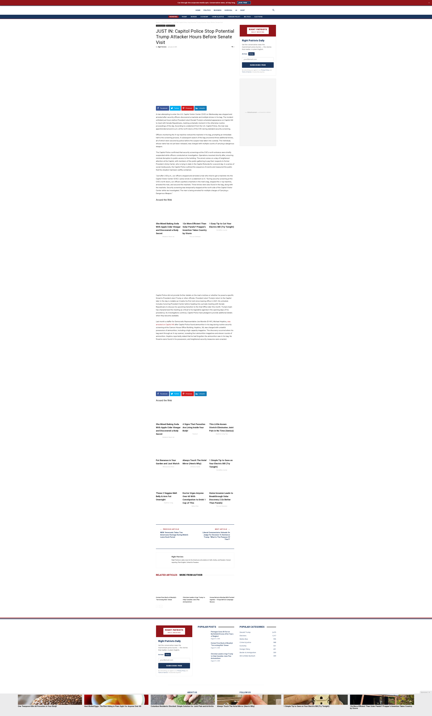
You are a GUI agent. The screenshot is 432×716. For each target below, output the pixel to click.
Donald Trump (170, 25)
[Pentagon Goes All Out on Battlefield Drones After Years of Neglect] (203, 634)
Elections (258, 17)
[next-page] (161, 606)
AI (236, 10)
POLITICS (207, 10)
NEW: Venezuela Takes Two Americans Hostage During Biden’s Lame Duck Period (174, 534)
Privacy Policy (265, 70)
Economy (204, 17)
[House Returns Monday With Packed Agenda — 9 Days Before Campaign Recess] (222, 587)
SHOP (242, 10)
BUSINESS (217, 10)
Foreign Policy (234, 17)
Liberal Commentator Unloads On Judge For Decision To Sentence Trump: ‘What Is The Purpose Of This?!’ (216, 535)
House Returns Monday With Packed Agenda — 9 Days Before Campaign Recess (222, 600)
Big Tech (247, 17)
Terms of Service (246, 72)
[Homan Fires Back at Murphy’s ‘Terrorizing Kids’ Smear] (168, 587)
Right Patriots (162, 47)
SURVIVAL (228, 10)
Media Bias (244, 639)
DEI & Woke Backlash (247, 656)
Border (194, 17)
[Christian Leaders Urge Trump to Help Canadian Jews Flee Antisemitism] (195, 587)
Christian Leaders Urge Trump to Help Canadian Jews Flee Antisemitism (194, 600)
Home (158, 22)
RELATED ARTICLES (166, 575)
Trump (184, 17)
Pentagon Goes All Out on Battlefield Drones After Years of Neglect (222, 634)
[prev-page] (157, 606)
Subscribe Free (258, 65)
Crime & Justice (218, 17)
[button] (273, 10)
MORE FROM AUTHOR (191, 575)
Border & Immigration (248, 652)
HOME (198, 10)
